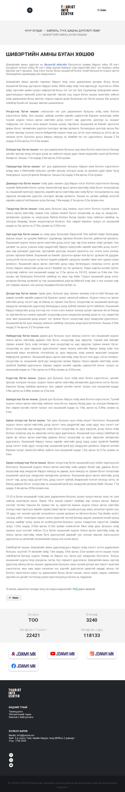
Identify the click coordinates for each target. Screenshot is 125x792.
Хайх (103, 10)
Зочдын (33, 614)
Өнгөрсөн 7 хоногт (33, 629)
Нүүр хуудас (33, 30)
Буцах (15, 597)
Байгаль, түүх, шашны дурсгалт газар (73, 30)
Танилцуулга (16, 711)
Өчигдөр (92, 614)
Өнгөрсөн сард (92, 629)
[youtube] (11, 765)
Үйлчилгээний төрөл (20, 714)
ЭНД (75, 589)
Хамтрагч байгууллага (21, 717)
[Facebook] (11, 755)
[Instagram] (11, 760)
